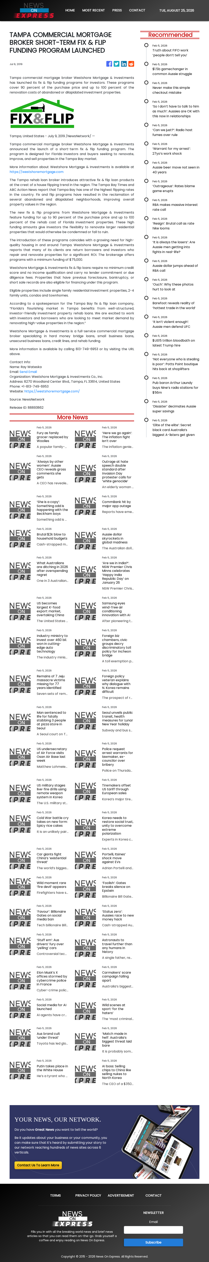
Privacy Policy (88, 1195)
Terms (55, 1195)
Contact (154, 1195)
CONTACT (137, 10)
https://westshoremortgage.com (36, 171)
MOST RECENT (93, 10)
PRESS (117, 10)
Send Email (28, 371)
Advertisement (121, 1195)
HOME (70, 10)
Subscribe (153, 1242)
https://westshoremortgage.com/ (52, 391)
